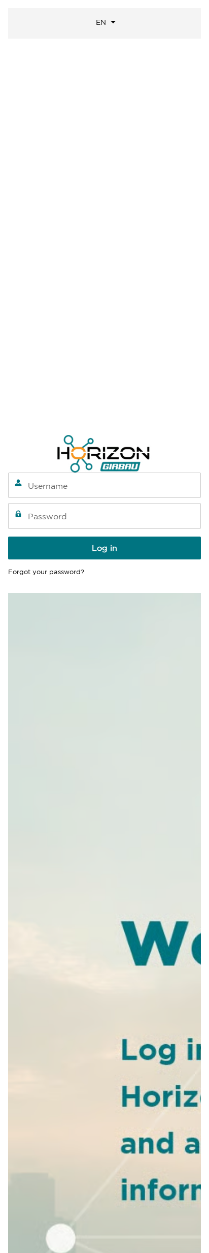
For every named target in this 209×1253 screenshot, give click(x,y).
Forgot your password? (46, 572)
